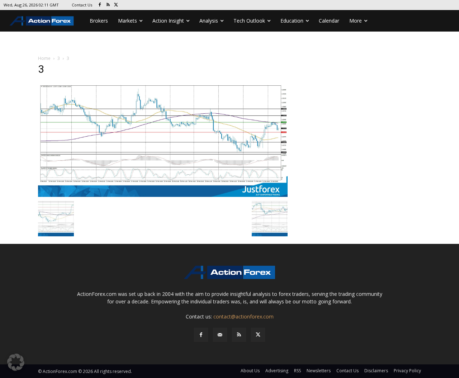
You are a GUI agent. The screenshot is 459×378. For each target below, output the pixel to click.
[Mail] (220, 335)
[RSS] (108, 5)
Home (44, 58)
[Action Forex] (42, 20)
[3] (163, 139)
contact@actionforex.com (243, 316)
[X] (116, 5)
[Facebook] (100, 5)
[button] (16, 362)
